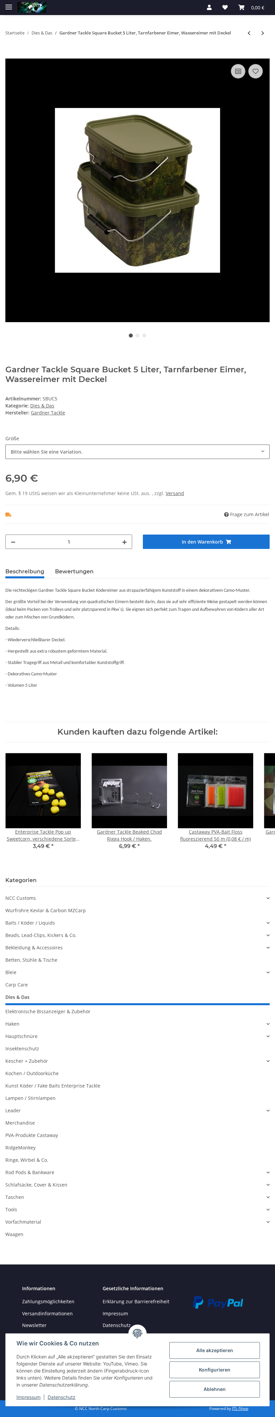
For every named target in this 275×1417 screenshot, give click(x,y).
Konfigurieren (214, 1370)
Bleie (10, 972)
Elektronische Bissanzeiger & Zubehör (48, 1011)
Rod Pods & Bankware (29, 1172)
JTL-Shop (240, 1408)
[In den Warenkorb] (10, 55)
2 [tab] (137, 336)
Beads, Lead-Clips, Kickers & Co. (40, 935)
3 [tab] (144, 336)
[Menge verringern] (13, 542)
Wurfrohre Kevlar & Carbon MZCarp (45, 910)
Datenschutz (61, 1397)
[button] (209, 7)
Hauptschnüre (21, 1036)
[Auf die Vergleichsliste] (238, 71)
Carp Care (16, 984)
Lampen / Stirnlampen (30, 1098)
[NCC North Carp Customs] (31, 7)
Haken (12, 1024)
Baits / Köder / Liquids (30, 923)
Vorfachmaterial (23, 1222)
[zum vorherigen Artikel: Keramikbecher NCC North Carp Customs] (249, 33)
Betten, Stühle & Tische (31, 960)
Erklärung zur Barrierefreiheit (136, 1301)
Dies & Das (42, 405)
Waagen (14, 1234)
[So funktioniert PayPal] (218, 1302)
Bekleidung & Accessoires (34, 947)
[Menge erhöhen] (124, 542)
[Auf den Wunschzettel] (255, 71)
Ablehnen (215, 1389)
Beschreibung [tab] (24, 571)
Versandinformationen (47, 1313)
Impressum (115, 1313)
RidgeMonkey (20, 1147)
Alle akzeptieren (214, 1350)
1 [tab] (131, 336)
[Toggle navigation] (8, 4)
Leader (13, 1110)
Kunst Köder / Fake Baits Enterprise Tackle (52, 1085)
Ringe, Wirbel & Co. (26, 1160)
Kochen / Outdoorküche (32, 1073)
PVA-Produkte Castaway (31, 1135)
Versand (175, 493)
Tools (11, 1209)
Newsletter (34, 1325)
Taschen (14, 1197)
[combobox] (137, 452)
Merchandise (20, 1123)
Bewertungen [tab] (74, 571)
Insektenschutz (22, 1048)
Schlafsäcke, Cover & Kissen (36, 1185)
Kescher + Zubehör (26, 1061)
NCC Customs (20, 898)
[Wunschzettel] (225, 7)
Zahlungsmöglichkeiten (48, 1301)
